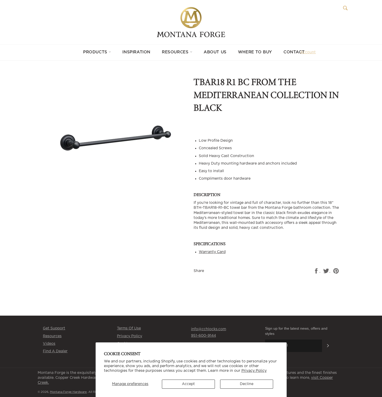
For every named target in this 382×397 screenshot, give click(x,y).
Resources (176, 52)
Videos (49, 344)
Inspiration (136, 52)
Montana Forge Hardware (68, 392)
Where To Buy (255, 52)
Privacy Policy (254, 371)
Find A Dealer (55, 351)
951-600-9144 (203, 335)
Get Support (54, 328)
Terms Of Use (129, 328)
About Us (215, 52)
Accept (188, 384)
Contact (294, 52)
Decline (246, 384)
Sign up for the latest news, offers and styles (296, 330)
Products (96, 52)
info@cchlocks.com (208, 329)
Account (308, 52)
